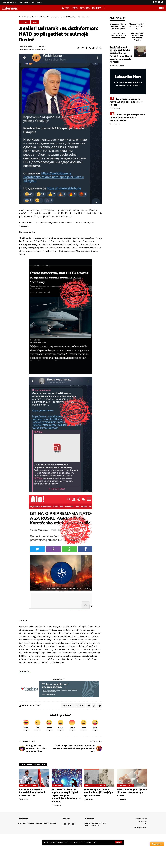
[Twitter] (156, 2)
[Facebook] (153, 2)
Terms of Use (91, 842)
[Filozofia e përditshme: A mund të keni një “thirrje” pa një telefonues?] (99, 778)
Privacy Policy (76, 842)
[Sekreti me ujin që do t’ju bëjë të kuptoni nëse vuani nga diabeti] (132, 778)
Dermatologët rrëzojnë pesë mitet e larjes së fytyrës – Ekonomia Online (127, 117)
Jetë (131, 785)
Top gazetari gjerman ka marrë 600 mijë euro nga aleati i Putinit (126, 102)
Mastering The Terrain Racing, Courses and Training (137, 36)
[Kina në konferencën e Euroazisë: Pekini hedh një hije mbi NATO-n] (34, 778)
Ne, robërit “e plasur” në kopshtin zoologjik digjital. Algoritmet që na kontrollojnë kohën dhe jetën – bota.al (66, 795)
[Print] (100, 48)
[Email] (93, 48)
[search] (155, 8)
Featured (25, 22)
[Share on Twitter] (89, 48)
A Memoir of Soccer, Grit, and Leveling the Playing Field (118, 26)
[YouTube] (159, 2)
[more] (104, 8)
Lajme (35, 22)
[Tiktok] (162, 2)
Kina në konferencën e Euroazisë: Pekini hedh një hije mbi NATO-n (32, 792)
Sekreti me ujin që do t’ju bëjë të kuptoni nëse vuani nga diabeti (132, 792)
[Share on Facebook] (86, 48)
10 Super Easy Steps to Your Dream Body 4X (137, 26)
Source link (25, 671)
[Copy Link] (96, 48)
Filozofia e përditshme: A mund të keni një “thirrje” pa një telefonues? (98, 792)
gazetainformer (26, 46)
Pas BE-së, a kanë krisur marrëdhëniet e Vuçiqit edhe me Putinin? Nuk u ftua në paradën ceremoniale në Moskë (121, 54)
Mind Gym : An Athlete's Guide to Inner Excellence (118, 35)
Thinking (101, 785)
